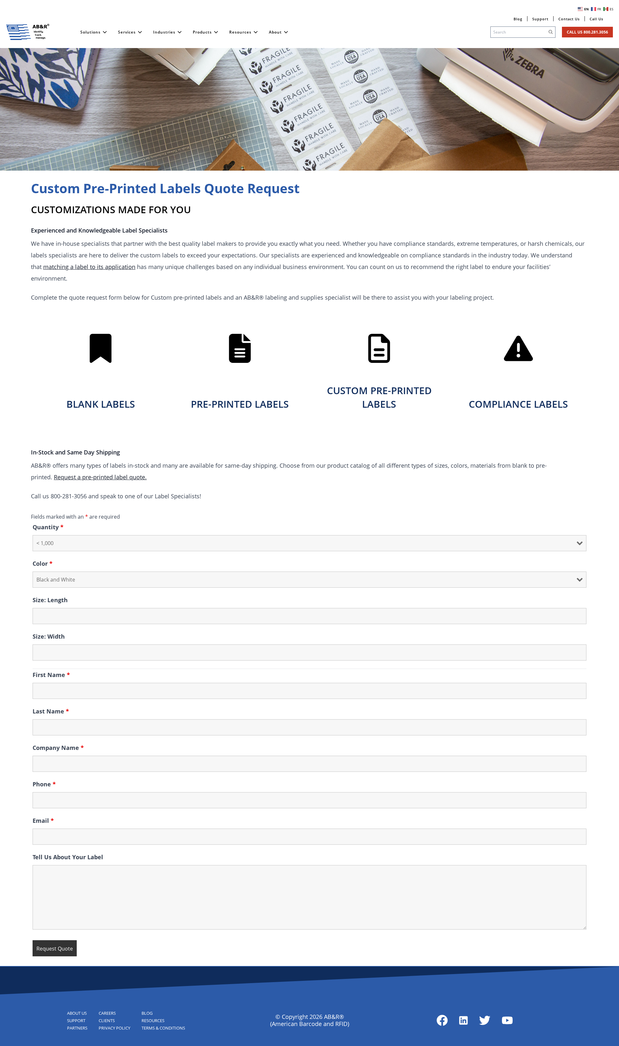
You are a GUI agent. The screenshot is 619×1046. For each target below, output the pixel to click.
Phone (44, 784)
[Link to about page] (442, 1020)
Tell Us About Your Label (68, 857)
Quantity (48, 527)
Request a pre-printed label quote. (100, 477)
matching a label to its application (89, 267)
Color (43, 563)
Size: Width (49, 636)
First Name (51, 675)
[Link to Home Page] (27, 32)
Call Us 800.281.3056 (587, 32)
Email (43, 820)
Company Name (58, 748)
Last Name (51, 711)
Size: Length (50, 600)
